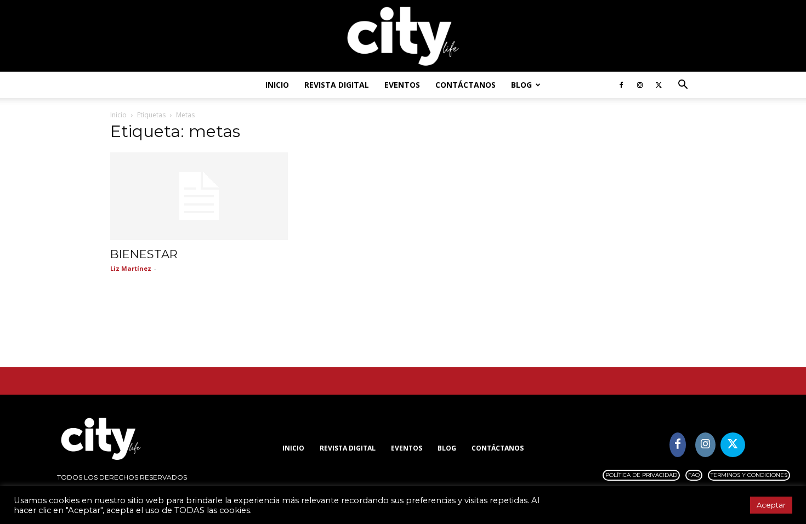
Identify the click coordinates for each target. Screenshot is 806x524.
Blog (521, 84)
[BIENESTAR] (199, 196)
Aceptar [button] (771, 504)
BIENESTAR (144, 254)
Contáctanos (465, 84)
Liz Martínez (130, 268)
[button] (682, 86)
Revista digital (336, 84)
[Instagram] (640, 85)
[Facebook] (621, 85)
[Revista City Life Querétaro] (403, 36)
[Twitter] (658, 85)
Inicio (277, 84)
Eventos (402, 84)
